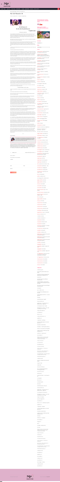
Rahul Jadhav (38, 131)
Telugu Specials (15, 145)
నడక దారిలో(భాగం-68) (39, 312)
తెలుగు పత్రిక (25, 146)
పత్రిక (21, 147)
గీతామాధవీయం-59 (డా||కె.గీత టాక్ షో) (41, 324)
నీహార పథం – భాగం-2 (39, 314)
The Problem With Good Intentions (41, 438)
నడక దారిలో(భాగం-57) (45, 133)
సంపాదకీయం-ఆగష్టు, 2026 (40, 269)
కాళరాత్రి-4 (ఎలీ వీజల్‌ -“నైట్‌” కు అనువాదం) (30, 152)
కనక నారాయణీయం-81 (39, 456)
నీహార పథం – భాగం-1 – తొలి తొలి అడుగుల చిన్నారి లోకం (43, 402)
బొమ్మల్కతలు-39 (39, 421)
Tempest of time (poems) (40, 340)
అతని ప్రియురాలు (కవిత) (46, 192)
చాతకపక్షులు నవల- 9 (14, 152)
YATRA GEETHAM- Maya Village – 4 (41, 448)
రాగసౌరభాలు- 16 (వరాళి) (45, 135)
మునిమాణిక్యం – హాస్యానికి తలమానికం (41, 425)
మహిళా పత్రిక (23, 147)
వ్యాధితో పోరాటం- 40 (39, 454)
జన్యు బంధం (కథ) (43, 99)
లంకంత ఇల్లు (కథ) (45, 206)
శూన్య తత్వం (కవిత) (45, 169)
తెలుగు (18, 146)
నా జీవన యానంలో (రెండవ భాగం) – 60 (41, 316)
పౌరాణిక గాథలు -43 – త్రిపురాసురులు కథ (41, 333)
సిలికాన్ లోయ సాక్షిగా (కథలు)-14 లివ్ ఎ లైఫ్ (42, 385)
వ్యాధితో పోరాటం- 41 (39, 404)
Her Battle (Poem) (39, 434)
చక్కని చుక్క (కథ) (44, 185)
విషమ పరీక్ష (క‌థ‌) (45, 147)
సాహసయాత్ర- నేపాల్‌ (44, 101)
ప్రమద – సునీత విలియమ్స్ (45, 151)
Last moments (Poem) (40, 342)
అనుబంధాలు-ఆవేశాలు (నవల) (40, 301)
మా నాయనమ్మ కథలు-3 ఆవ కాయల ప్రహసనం (42, 392)
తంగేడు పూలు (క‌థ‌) (39, 373)
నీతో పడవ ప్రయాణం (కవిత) (45, 210)
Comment (11, 159)
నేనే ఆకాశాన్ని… (38, 297)
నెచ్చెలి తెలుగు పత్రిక (31, 146)
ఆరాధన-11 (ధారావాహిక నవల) (45, 149)
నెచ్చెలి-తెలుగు (19, 147)
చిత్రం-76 (38, 423)
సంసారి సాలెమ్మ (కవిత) (41, 174)
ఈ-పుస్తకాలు (41, 123)
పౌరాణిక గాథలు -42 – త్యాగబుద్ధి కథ (41, 417)
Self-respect (38, 427)
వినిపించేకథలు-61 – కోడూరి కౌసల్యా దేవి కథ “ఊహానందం (43, 326)
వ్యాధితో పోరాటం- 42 (39, 318)
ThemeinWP (48, 476)
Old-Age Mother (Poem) (40, 436)
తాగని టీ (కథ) (43, 87)
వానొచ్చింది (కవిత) (43, 81)
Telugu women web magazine (29, 145)
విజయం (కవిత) (43, 244)
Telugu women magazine (21, 145)
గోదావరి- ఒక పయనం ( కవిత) (44, 131)
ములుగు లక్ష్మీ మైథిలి (39, 83)
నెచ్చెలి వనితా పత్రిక (15, 147)
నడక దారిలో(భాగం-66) (39, 452)
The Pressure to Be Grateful (40, 346)
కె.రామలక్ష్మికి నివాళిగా (45, 116)
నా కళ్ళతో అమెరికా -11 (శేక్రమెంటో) (41, 406)
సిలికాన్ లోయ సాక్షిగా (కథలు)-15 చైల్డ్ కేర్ (41, 299)
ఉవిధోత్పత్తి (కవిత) (45, 167)
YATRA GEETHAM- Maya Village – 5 (41, 356)
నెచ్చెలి (28, 146)
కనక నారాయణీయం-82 (39, 419)
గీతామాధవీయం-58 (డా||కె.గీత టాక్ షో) (41, 411)
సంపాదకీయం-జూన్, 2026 (40, 450)
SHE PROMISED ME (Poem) (40, 344)
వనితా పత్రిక (26, 147)
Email (24, 165)
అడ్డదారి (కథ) (42, 79)
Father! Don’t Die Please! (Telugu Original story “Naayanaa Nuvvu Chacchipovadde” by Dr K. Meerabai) (43, 254)
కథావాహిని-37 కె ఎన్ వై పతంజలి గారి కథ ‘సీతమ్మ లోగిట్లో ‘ (43, 328)
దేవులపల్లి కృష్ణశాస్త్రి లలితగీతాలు (43, 118)
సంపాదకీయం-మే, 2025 (42, 176)
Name (11, 165)
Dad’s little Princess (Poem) (40, 371)
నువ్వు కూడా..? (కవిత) (41, 85)
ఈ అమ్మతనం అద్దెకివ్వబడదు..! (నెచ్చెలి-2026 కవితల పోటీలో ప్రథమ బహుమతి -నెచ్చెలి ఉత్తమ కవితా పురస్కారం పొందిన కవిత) (43, 55)
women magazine (15, 146)
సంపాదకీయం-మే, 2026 (39, 458)
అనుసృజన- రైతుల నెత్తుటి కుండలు (41, 310)
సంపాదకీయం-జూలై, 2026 (40, 358)
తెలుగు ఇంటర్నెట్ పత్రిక (21, 146)
